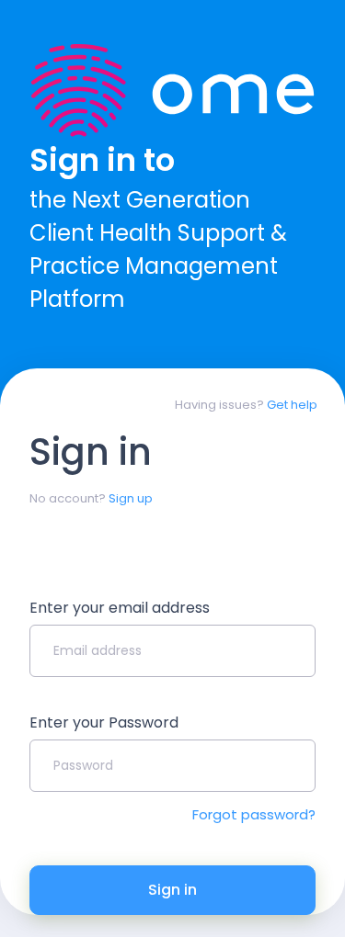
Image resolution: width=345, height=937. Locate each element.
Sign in (172, 889)
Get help (292, 404)
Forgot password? (254, 814)
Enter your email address (119, 607)
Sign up (131, 498)
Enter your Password (103, 722)
